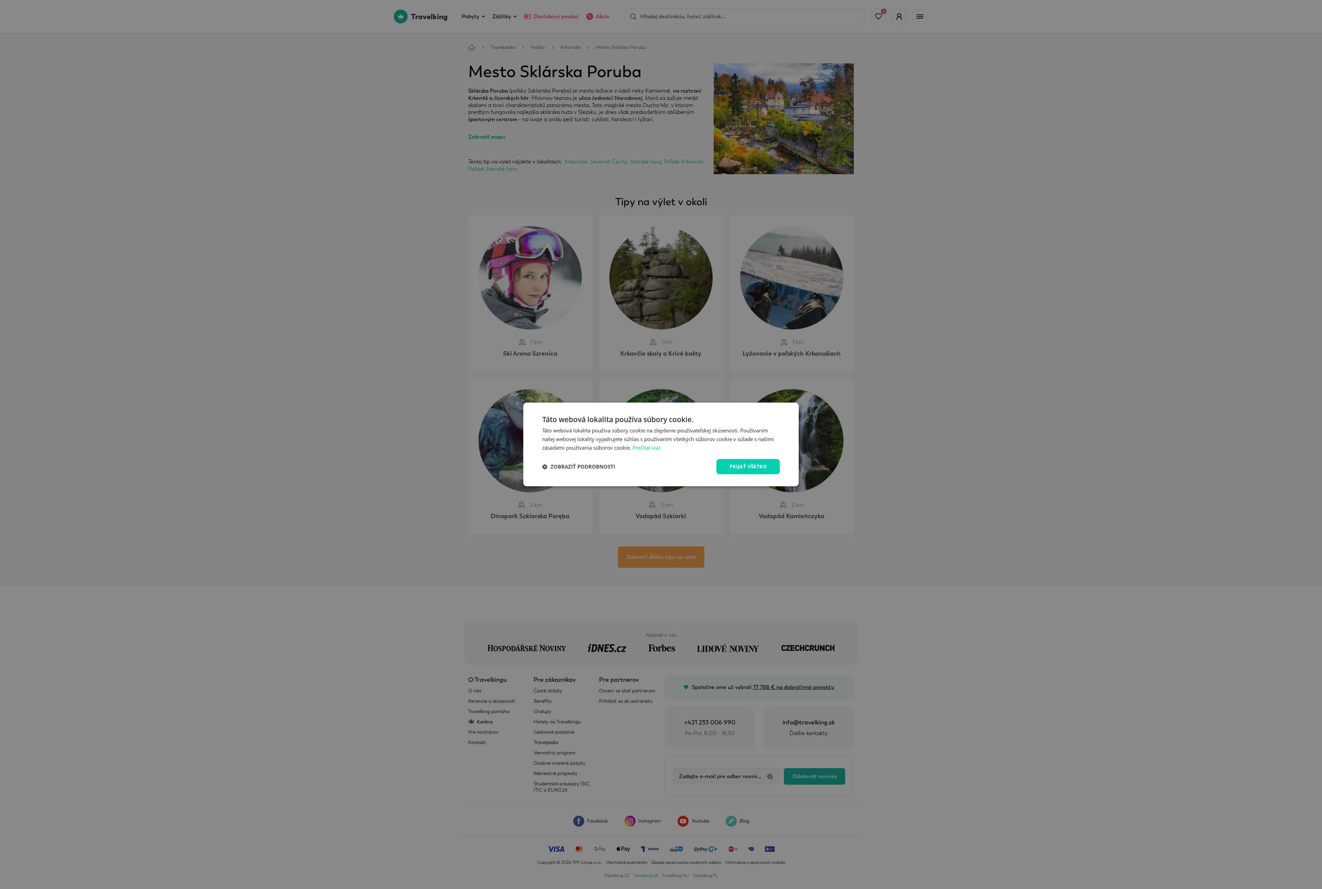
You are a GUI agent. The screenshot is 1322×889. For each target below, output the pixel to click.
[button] (578, 466)
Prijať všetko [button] (748, 466)
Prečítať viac (646, 447)
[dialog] (661, 444)
